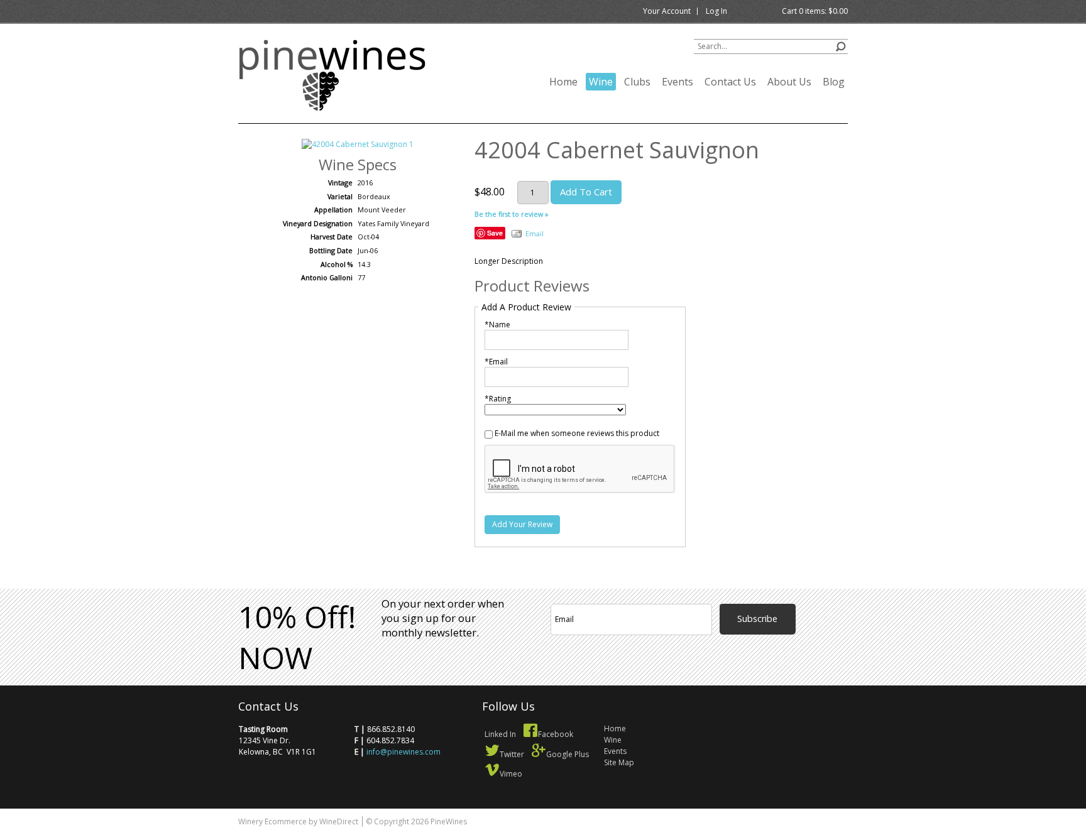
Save (495, 232)
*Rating (498, 398)
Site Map (619, 762)
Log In (716, 11)
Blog (834, 82)
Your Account (667, 11)
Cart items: (815, 11)
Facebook (555, 734)
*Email (496, 361)
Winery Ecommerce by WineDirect (298, 821)
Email (534, 233)
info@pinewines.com (403, 751)
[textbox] (771, 46)
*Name (497, 324)
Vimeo (511, 773)
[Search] (840, 45)
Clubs (637, 82)
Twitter (512, 754)
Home (563, 82)
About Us (789, 82)
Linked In (500, 734)
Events (677, 82)
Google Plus (567, 754)
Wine (601, 82)
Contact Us (730, 82)
